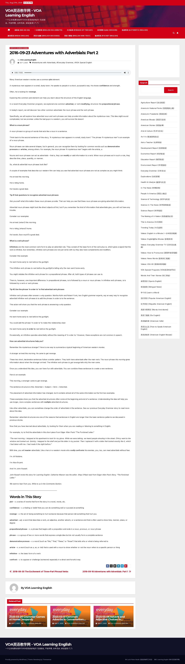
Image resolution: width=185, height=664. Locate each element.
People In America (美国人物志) (154, 193)
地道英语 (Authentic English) (135, 30)
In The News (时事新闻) (150, 188)
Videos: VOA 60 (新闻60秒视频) (153, 264)
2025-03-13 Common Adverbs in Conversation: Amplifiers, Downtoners (68, 619)
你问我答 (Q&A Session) (107, 30)
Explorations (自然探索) (150, 176)
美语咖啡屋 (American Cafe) (152, 321)
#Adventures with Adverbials (43, 62)
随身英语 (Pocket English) (106, 36)
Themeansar (47, 659)
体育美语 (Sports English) (151, 281)
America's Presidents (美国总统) (154, 114)
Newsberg (36, 659)
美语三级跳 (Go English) (150, 315)
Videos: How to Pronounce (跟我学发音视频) (159, 253)
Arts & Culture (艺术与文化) (152, 131)
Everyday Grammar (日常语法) (19, 48)
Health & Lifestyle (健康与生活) (153, 182)
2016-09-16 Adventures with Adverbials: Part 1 (105, 571)
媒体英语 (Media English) (18, 36)
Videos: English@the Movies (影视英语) (157, 239)
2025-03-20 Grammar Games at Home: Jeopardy (27, 618)
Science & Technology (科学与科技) (155, 199)
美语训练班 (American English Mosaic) (156, 335)
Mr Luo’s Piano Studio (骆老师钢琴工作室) (138, 659)
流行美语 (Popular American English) (156, 298)
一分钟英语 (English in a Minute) (48, 30)
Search (143, 83)
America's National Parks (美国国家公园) (157, 108)
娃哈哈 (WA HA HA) (22, 30)
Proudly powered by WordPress (16, 659)
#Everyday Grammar (65, 62)
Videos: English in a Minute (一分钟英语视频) (159, 233)
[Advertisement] (159, 61)
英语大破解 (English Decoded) (47, 36)
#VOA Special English (83, 62)
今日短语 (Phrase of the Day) (80, 30)
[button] (174, 33)
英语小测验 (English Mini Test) (77, 36)
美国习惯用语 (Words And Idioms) (154, 310)
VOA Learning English (28, 60)
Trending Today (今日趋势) (152, 228)
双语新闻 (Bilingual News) (151, 287)
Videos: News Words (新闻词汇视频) (155, 258)
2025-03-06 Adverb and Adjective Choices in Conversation (110, 619)
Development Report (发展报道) (154, 148)
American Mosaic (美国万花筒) (153, 120)
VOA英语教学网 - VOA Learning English (38, 644)
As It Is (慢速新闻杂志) (150, 137)
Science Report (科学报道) (151, 211)
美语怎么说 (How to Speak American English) (156, 328)
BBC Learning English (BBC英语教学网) (167, 659)
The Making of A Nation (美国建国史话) (157, 216)
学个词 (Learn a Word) (150, 292)
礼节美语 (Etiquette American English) (156, 304)
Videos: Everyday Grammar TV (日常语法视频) (158, 246)
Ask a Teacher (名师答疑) (151, 142)
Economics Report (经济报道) (153, 154)
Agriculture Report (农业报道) (153, 102)
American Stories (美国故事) (152, 125)
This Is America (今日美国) (152, 222)
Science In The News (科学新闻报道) (156, 205)
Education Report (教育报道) (152, 159)
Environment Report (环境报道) (153, 165)
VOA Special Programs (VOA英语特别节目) (158, 270)
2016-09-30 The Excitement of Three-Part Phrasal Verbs (40, 571)
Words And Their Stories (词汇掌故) (155, 275)
